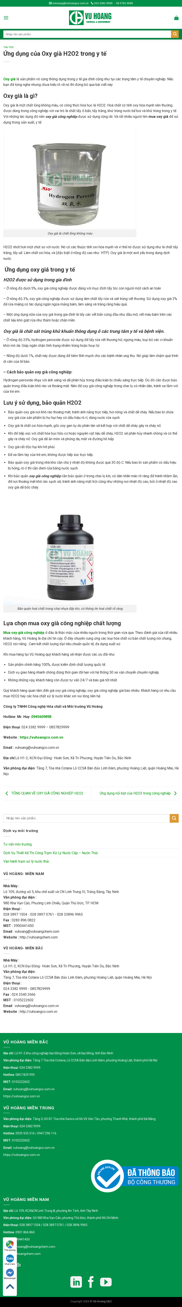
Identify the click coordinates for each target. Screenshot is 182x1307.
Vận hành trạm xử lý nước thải (26, 861)
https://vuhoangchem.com (22, 1254)
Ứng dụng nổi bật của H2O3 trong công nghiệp (136, 793)
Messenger (10, 1278)
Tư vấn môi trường (17, 844)
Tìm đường (10, 1250)
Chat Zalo (10, 1264)
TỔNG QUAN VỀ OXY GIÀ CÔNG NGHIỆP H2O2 (46, 793)
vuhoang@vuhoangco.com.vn (70, 3)
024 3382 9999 (103, 3)
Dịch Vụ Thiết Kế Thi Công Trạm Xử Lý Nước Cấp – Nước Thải (50, 853)
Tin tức (8, 47)
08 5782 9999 (124, 3)
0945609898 (41, 717)
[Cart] (176, 18)
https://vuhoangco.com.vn (41, 737)
